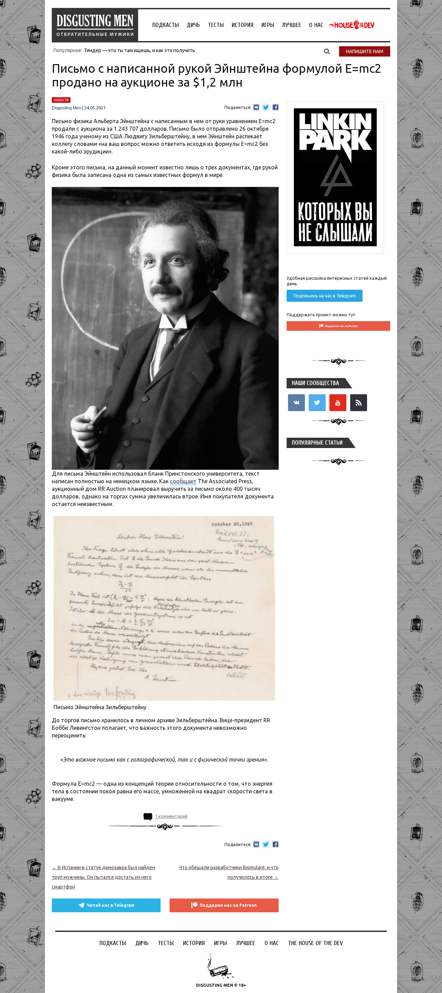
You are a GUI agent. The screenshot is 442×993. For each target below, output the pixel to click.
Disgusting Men (66, 108)
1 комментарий (171, 816)
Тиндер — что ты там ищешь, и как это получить (139, 50)
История (242, 25)
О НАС (316, 25)
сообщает (183, 481)
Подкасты (165, 25)
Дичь (193, 25)
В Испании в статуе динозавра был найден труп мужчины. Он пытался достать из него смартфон (103, 877)
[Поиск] (327, 51)
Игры (267, 25)
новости (61, 100)
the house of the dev (352, 25)
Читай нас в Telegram (110, 905)
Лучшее (291, 25)
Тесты (216, 25)
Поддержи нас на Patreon (228, 905)
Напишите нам (364, 51)
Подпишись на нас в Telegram (325, 295)
